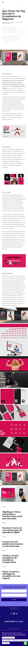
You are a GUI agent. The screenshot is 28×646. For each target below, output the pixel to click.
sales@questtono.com (14, 607)
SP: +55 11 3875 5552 (14, 609)
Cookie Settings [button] (6, 643)
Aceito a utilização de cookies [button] (8, 637)
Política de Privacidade (14, 628)
